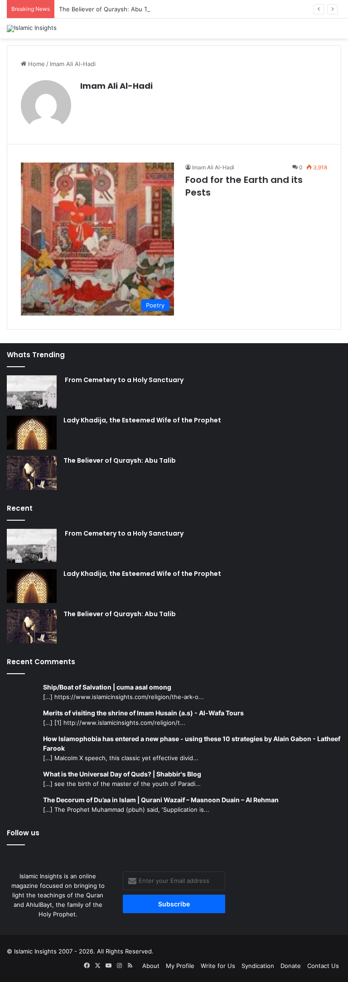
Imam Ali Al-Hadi (116, 85)
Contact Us (323, 965)
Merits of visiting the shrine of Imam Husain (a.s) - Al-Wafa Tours (143, 713)
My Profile (180, 965)
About (151, 965)
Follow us (23, 833)
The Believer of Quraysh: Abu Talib (108, 9)
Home (35, 63)
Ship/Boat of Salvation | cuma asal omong (107, 687)
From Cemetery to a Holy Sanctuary (123, 379)
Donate (290, 965)
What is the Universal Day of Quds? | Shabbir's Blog (122, 774)
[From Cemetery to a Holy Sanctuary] (32, 392)
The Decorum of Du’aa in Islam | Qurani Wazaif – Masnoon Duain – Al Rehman (161, 800)
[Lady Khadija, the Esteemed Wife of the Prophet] (32, 433)
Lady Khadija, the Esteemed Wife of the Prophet (142, 420)
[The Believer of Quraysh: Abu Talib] (32, 473)
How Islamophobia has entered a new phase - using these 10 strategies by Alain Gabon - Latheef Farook (191, 743)
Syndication (258, 965)
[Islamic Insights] (32, 28)
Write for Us (218, 965)
